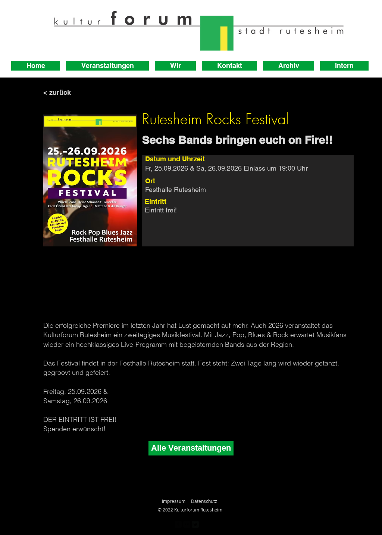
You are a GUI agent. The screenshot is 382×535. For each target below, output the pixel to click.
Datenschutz (204, 501)
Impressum (173, 501)
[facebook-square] (178, 524)
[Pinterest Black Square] (203, 524)
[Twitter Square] (195, 524)
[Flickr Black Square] (186, 524)
